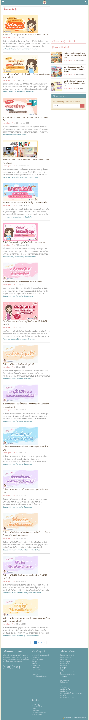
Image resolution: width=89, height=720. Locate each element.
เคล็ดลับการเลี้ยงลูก (68, 651)
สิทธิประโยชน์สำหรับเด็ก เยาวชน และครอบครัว (71, 694)
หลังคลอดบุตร (36, 666)
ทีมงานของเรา (36, 704)
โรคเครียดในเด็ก (30, 92)
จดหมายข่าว (60, 96)
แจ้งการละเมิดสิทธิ (37, 715)
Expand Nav (3, 2)
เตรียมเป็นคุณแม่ (38, 651)
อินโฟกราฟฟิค (7, 296)
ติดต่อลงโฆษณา (36, 710)
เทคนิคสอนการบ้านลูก (9, 134)
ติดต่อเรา (34, 708)
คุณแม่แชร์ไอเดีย (65, 689)
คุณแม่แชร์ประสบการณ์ (67, 672)
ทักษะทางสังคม (28, 296)
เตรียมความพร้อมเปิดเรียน (32, 550)
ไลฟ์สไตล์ (63, 676)
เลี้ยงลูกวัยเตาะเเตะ (65, 659)
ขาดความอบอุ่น (19, 256)
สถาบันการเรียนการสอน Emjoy (23, 177)
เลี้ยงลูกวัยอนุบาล (65, 662)
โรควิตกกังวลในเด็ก (8, 92)
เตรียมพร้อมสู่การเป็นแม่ (63, 41)
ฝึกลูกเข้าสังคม (28, 378)
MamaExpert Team (9, 37)
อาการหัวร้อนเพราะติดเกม (30, 49)
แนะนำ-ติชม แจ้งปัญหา (39, 712)
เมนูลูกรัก (62, 670)
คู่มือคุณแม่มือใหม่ (60, 47)
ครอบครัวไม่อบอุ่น (30, 256)
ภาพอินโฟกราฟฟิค (17, 296)
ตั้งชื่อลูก (34, 662)
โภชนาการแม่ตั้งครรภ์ (38, 659)
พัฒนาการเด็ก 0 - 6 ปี (67, 655)
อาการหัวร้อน (17, 49)
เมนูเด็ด (62, 685)
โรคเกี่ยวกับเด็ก (27, 217)
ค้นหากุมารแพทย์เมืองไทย (67, 674)
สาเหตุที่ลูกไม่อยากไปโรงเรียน (32, 593)
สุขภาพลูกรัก (63, 668)
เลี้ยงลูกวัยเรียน (64, 664)
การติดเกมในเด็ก (8, 49)
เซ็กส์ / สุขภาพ (64, 683)
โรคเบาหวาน (6, 217)
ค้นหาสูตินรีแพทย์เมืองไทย (39, 676)
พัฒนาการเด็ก (28, 421)
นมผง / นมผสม (36, 670)
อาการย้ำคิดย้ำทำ (20, 92)
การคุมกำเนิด (35, 674)
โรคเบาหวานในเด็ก (16, 217)
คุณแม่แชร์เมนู (64, 691)
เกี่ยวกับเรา (36, 700)
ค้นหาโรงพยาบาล (37, 672)
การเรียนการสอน (30, 339)
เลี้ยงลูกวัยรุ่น (63, 666)
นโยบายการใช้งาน (37, 706)
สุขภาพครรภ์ (35, 657)
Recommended (8, 177)
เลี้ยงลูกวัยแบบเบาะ (65, 657)
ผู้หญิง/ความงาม (65, 681)
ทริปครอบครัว (64, 687)
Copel (36, 177)
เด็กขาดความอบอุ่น (8, 256)
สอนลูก (24, 134)
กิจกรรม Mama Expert (67, 697)
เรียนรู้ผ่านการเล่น (19, 339)
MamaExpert (44, 2)
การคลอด (34, 664)
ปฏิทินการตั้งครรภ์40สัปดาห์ (40, 655)
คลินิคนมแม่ (35, 668)
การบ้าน (18, 134)
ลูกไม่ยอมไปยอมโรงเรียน (31, 635)
